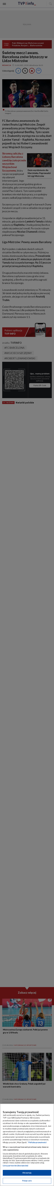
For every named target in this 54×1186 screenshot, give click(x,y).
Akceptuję (26, 1173)
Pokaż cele (27, 1181)
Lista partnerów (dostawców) (15, 1165)
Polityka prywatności (37, 1142)
